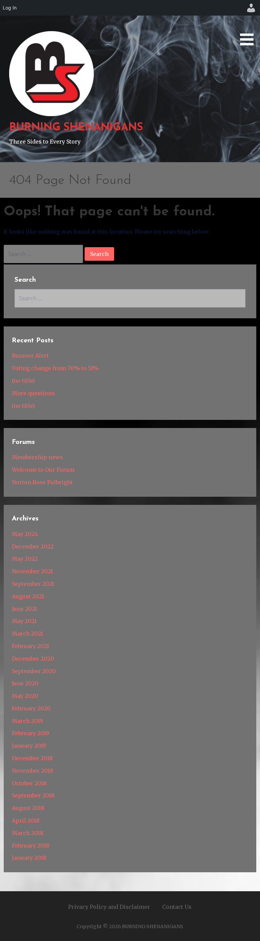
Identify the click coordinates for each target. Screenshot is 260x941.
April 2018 (26, 820)
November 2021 (32, 571)
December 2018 (32, 758)
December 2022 (32, 546)
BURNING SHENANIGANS (76, 127)
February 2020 (31, 708)
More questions (33, 393)
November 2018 (32, 770)
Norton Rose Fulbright (42, 482)
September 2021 (33, 583)
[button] (249, 24)
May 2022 (25, 558)
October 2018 (29, 783)
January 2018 (29, 857)
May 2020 (25, 695)
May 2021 (24, 621)
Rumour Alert (30, 355)
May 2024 (25, 534)
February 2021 (30, 646)
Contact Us (177, 906)
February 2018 (30, 845)
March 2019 (27, 721)
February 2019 (30, 733)
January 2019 (29, 745)
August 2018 (28, 808)
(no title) (23, 380)
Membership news (37, 457)
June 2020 (25, 683)
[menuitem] (251, 8)
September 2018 (33, 795)
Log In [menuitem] (10, 7)
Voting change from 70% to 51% (55, 368)
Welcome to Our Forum (43, 469)
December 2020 (33, 658)
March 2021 (27, 633)
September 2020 (34, 671)
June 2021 (24, 608)
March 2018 (27, 833)
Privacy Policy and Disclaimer (109, 906)
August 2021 (28, 596)
